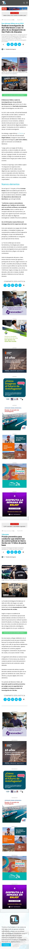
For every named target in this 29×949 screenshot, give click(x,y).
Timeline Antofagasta (11, 49)
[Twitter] (12, 44)
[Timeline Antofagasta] (3, 49)
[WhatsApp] (15, 44)
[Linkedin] (19, 44)
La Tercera (20, 133)
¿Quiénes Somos (15, 942)
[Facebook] (8, 44)
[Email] (20, 285)
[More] (23, 44)
